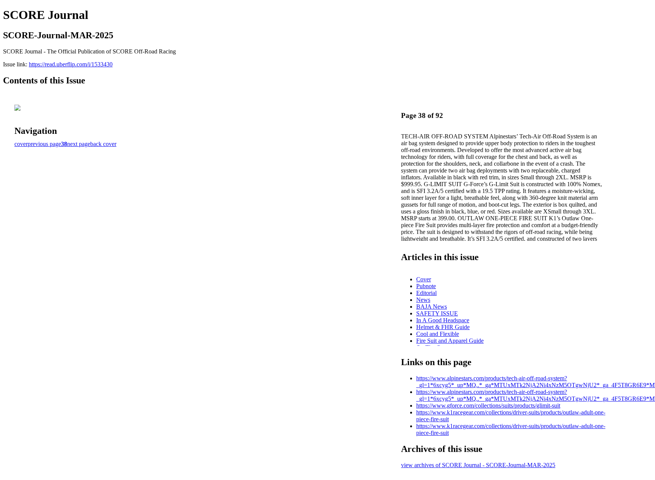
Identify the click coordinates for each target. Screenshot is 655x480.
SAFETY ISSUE (437, 313)
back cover (103, 144)
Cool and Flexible (437, 334)
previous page (44, 144)
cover (21, 144)
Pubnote (426, 286)
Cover (423, 279)
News (423, 299)
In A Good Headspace (442, 320)
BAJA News (431, 306)
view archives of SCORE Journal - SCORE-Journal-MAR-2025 (478, 465)
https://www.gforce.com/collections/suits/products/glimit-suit (488, 405)
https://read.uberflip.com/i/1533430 (71, 64)
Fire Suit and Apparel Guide (450, 340)
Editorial (426, 293)
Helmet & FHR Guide (443, 327)
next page (78, 144)
